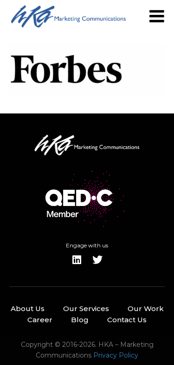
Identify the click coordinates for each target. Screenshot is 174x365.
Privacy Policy (115, 355)
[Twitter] (97, 260)
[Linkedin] (77, 260)
